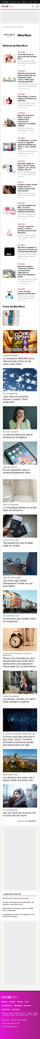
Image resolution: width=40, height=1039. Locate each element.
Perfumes (21, 52)
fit (31, 1015)
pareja (35, 1013)
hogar (27, 1015)
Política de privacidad (19, 1020)
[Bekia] (5, 2)
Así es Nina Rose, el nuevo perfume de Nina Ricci (27, 56)
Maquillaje (18, 1006)
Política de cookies (8, 1023)
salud (13, 1015)
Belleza (24, 2)
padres (29, 1013)
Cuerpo (20, 1002)
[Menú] (37, 6)
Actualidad (12, 2)
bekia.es (5, 1013)
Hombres (27, 1006)
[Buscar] (33, 6)
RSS (18, 1023)
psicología (19, 1015)
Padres (36, 2)
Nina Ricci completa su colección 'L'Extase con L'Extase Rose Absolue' (27, 249)
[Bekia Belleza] (7, 6)
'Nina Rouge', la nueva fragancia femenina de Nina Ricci (27, 98)
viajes (35, 1015)
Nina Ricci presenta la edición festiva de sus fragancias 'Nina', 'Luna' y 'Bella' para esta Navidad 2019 (27, 77)
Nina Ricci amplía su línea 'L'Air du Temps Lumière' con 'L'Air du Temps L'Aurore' (26, 166)
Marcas (14, 27)
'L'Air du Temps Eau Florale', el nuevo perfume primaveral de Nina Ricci (27, 229)
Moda (19, 2)
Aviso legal (5, 1020)
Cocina (30, 2)
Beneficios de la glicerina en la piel (15, 898)
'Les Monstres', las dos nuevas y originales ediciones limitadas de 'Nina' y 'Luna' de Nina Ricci (27, 144)
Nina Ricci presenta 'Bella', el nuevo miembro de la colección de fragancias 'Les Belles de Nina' (27, 120)
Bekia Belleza (7, 27)
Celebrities (6, 1009)
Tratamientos (7, 1006)
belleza (17, 1013)
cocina (23, 1013)
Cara (27, 1002)
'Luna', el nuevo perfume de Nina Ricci (27, 292)
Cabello (21, 182)
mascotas (5, 1015)
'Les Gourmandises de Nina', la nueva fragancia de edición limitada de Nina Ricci (27, 208)
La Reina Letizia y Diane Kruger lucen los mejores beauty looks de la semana (27, 187)
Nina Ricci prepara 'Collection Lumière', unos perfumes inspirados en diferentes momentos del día (26, 271)
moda (11, 1013)
